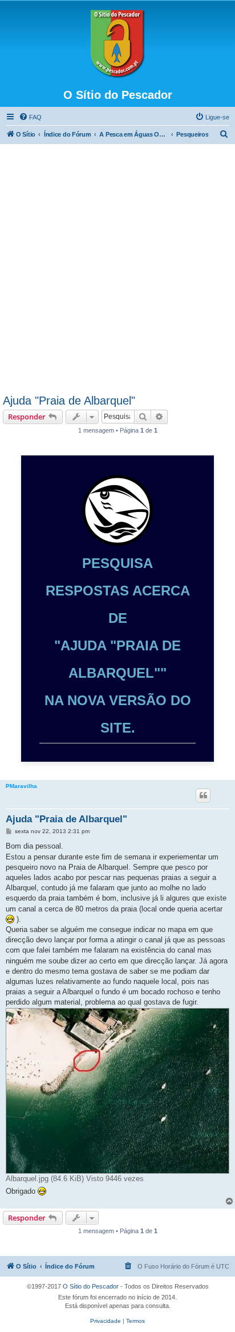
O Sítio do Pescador (91, 1286)
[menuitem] (30, 117)
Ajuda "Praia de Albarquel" (69, 400)
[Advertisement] (117, 271)
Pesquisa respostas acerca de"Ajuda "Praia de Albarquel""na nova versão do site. (117, 645)
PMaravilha (21, 786)
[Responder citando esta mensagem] (203, 795)
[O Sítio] (117, 44)
